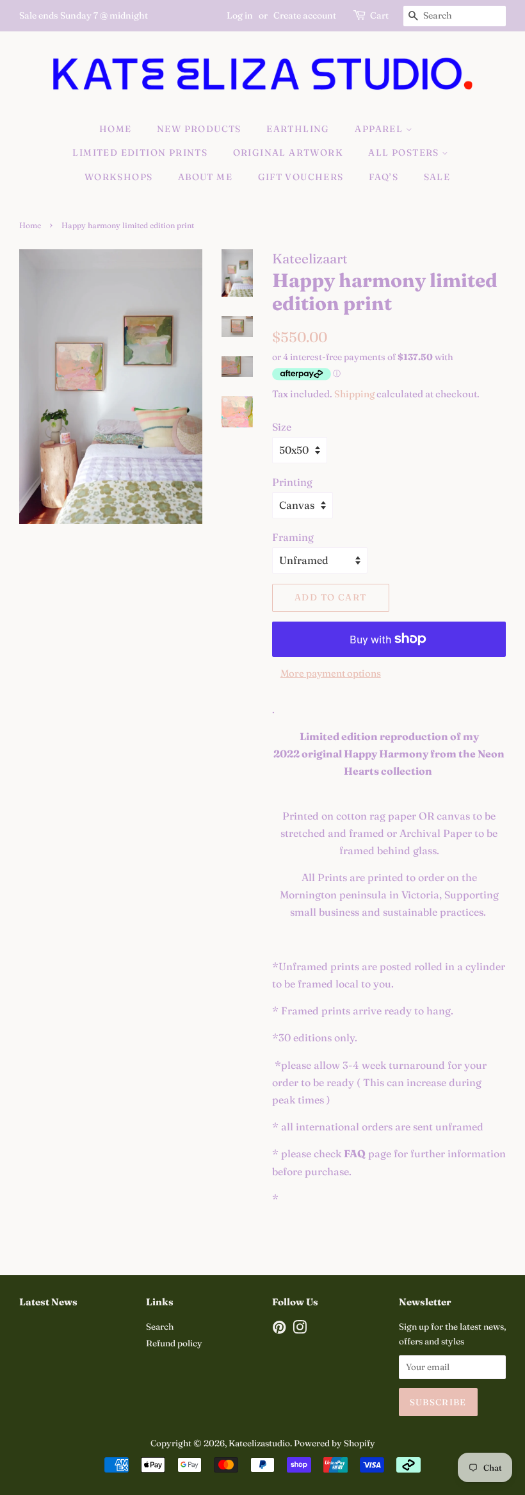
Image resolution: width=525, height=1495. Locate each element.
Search (160, 1326)
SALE (437, 177)
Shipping (354, 394)
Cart (379, 15)
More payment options (330, 673)
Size (281, 426)
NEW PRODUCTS (199, 129)
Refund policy (174, 1343)
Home (115, 129)
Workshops (119, 177)
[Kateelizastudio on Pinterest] (279, 1330)
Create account (304, 15)
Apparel (380, 129)
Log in (240, 15)
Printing (292, 481)
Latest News (48, 1302)
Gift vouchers (301, 177)
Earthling (298, 129)
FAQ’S (383, 177)
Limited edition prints (139, 152)
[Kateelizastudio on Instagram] (300, 1330)
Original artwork (288, 152)
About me (205, 177)
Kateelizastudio (259, 1443)
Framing (293, 537)
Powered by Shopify (334, 1443)
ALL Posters (405, 152)
